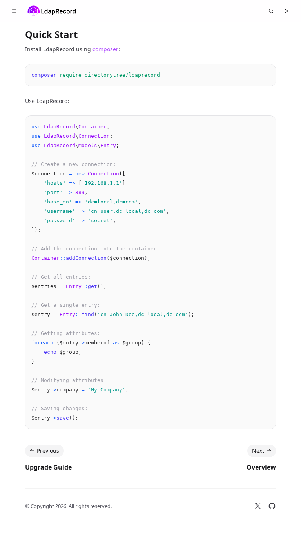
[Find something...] (271, 11)
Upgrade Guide (48, 467)
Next (258, 450)
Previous (48, 450)
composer (105, 49)
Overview (261, 467)
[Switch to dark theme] (287, 11)
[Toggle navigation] (14, 11)
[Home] (51, 11)
